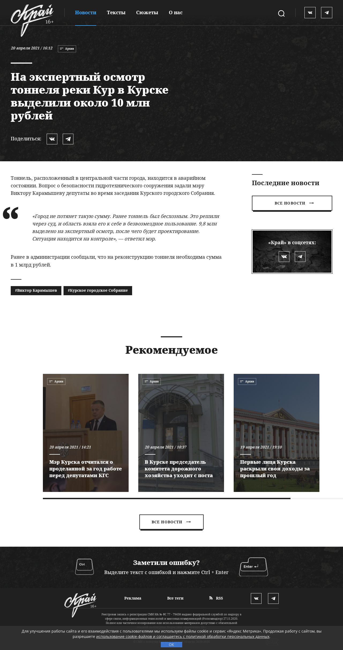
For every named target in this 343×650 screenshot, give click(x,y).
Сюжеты (147, 12)
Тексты (116, 12)
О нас (175, 12)
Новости (85, 12)
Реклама (132, 598)
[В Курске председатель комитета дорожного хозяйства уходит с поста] (181, 433)
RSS (219, 598)
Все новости (290, 203)
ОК (171, 644)
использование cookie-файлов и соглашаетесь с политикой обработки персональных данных (182, 636)
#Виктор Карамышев (36, 290)
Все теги (175, 598)
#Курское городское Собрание (98, 290)
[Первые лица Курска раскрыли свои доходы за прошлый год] (276, 433)
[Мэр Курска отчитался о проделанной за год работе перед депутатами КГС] (86, 433)
